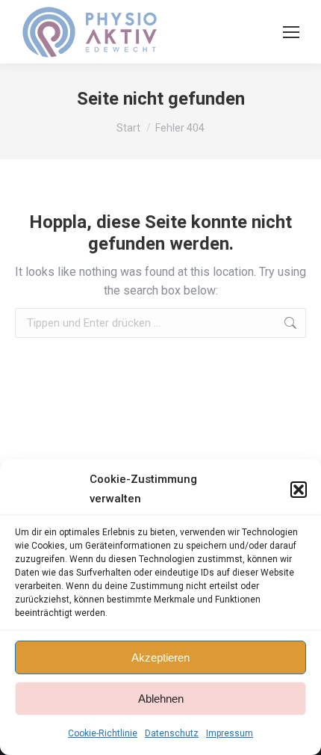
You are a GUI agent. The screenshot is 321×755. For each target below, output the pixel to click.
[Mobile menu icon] (291, 32)
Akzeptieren (160, 657)
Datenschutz (172, 733)
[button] (298, 489)
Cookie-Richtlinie (102, 733)
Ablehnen (161, 698)
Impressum (229, 733)
